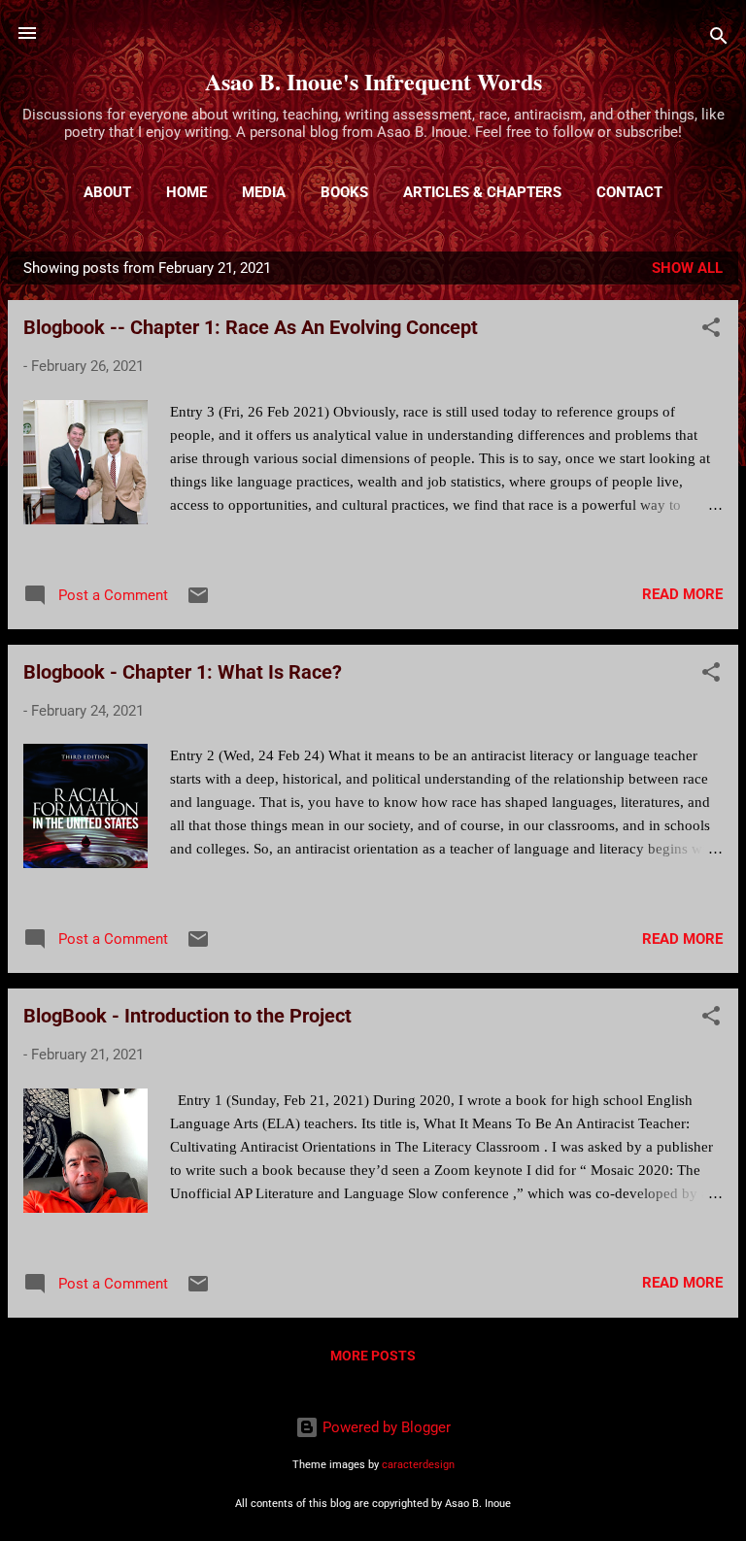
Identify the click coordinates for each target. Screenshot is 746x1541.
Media (264, 192)
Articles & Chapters (482, 192)
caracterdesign (418, 1464)
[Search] (718, 39)
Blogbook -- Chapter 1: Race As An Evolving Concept (250, 327)
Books (344, 192)
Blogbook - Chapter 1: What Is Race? (182, 672)
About (107, 192)
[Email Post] (198, 602)
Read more (682, 594)
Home (186, 192)
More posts (373, 1355)
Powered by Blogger (385, 1427)
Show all (687, 268)
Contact (629, 192)
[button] (711, 331)
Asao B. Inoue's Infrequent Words (373, 81)
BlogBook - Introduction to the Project (187, 1015)
